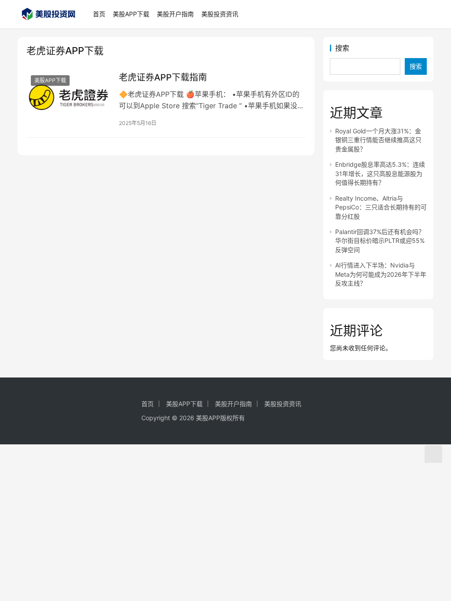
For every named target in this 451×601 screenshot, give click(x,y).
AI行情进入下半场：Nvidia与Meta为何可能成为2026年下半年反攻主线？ (380, 274)
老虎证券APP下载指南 (163, 77)
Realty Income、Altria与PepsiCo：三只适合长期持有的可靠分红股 (381, 207)
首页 (99, 14)
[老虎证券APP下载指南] (68, 97)
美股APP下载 (131, 14)
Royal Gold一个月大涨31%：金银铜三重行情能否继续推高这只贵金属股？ (378, 140)
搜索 (342, 47)
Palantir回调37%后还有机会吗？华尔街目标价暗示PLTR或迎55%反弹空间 (380, 240)
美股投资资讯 (219, 14)
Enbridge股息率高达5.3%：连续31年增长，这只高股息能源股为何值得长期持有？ (380, 173)
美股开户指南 (175, 14)
